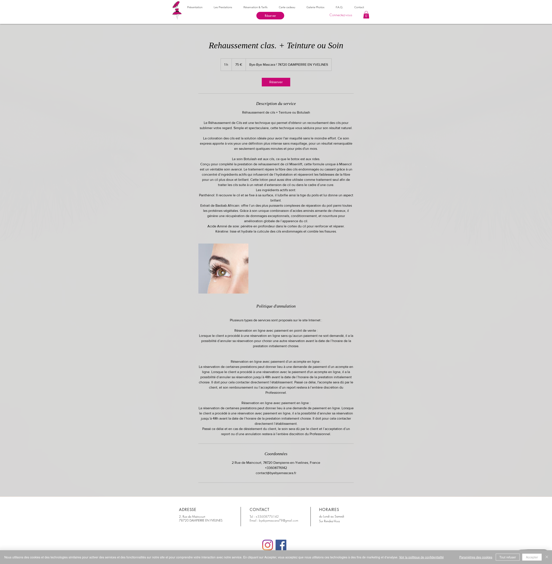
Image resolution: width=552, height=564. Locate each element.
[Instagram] (267, 545)
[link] (276, 82)
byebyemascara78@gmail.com (278, 520)
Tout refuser (507, 557)
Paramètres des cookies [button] (475, 557)
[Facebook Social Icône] (281, 545)
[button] (366, 15)
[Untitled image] (223, 269)
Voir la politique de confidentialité (421, 557)
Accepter (532, 557)
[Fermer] (546, 557)
